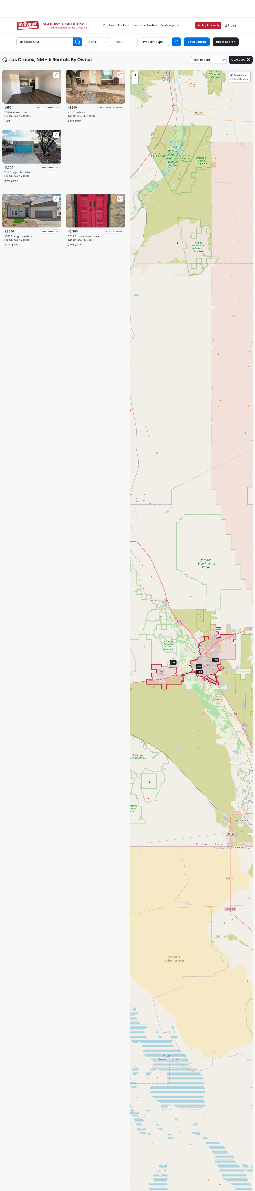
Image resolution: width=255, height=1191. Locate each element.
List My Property (208, 25)
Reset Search (225, 42)
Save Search (197, 42)
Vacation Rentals (145, 25)
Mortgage (168, 25)
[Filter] (176, 41)
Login (234, 25)
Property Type (153, 42)
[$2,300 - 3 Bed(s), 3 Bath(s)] (176, 666)
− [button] (135, 80)
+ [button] (135, 75)
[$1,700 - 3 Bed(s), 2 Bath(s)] (219, 663)
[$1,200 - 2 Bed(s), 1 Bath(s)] (203, 675)
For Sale (108, 25)
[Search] (77, 41)
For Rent (123, 25)
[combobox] (209, 60)
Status (92, 42)
